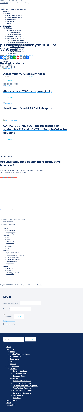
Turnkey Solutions (15, 30)
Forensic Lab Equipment (13, 259)
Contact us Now (8, 177)
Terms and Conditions (12, 272)
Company (6, 13)
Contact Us (9, 270)
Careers (8, 245)
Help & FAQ (9, 268)
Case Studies (10, 241)
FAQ (7, 24)
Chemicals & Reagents (16, 43)
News (8, 239)
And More (9, 265)
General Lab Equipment (12, 261)
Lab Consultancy (15, 34)
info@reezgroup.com (9, 67)
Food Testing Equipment (13, 257)
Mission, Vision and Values (14, 15)
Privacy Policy (10, 274)
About (8, 15)
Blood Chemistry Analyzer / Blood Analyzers (19, 55)
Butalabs (39, 285)
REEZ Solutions (12, 366)
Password (6, 309)
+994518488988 (10, 224)
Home (8, 347)
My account (9, 246)
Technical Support (15, 36)
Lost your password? (9, 321)
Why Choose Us (11, 19)
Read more (10, 80)
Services (9, 30)
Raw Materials (14, 53)
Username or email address (11, 303)
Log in (19, 316)
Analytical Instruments (17, 40)
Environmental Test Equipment (15, 255)
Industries (9, 36)
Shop (7, 248)
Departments (10, 22)
